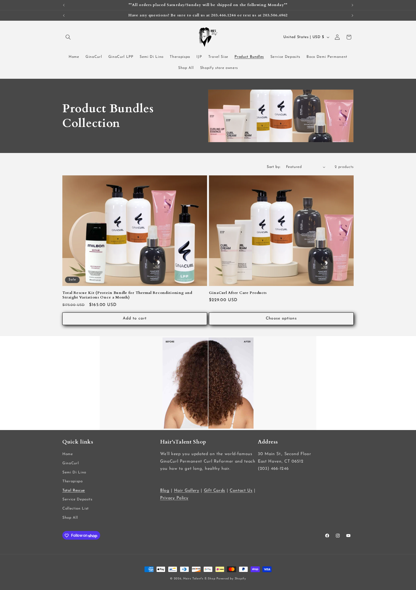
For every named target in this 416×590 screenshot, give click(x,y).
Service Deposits (77, 500)
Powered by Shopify (231, 578)
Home (67, 454)
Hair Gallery (186, 491)
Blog (164, 491)
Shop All (70, 518)
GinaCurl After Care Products (238, 292)
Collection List (75, 508)
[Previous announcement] (63, 5)
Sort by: (274, 167)
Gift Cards (214, 491)
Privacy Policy (174, 498)
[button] (68, 37)
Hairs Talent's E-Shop (199, 578)
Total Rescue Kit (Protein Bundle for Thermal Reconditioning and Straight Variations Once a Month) (127, 295)
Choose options (281, 318)
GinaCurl (70, 463)
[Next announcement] (352, 5)
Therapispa (72, 481)
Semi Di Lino (74, 472)
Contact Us (241, 491)
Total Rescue (73, 490)
